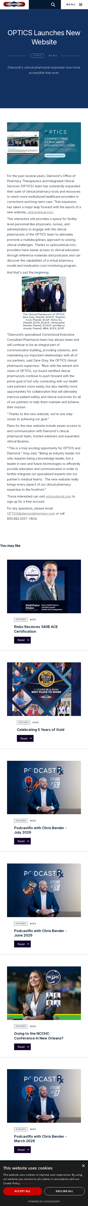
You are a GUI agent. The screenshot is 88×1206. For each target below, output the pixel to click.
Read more (28, 1183)
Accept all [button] (23, 1191)
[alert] (44, 1183)
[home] (14, 4)
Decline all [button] (64, 1191)
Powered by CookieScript (44, 1201)
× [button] (83, 1166)
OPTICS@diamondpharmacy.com (31, 513)
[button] (74, 4)
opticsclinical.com (40, 212)
